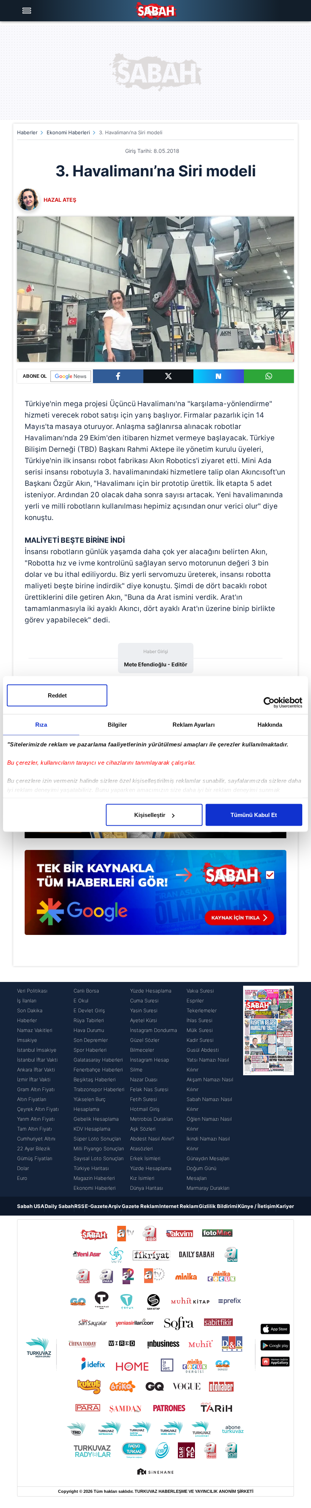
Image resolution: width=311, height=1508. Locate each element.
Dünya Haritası (146, 1188)
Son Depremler (91, 1040)
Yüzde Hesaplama (150, 991)
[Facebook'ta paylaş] (118, 376)
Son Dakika (29, 1010)
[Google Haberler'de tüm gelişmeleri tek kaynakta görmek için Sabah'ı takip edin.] (155, 896)
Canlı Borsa (86, 991)
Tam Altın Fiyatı (34, 1129)
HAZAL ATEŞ (60, 199)
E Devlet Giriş (89, 1010)
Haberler (27, 132)
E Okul (81, 1000)
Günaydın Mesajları (208, 1158)
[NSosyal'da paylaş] (218, 376)
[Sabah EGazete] (268, 1089)
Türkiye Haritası (91, 1168)
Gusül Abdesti (203, 1050)
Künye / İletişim (257, 1206)
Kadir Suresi (200, 1040)
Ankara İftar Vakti (36, 1070)
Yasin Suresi (143, 1010)
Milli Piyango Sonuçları (99, 1148)
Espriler (195, 1000)
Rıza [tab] (41, 724)
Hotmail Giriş (145, 1109)
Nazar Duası (143, 1079)
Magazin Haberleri (94, 1178)
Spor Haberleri (90, 1050)
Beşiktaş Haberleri (95, 1079)
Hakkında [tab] (270, 724)
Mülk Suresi (200, 1030)
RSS (79, 1206)
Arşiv (114, 1206)
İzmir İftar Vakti (33, 1079)
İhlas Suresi (199, 1020)
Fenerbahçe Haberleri (98, 1070)
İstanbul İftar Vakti (37, 1060)
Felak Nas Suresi (149, 1089)
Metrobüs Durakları (151, 1119)
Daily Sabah (59, 1206)
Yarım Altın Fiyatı (36, 1119)
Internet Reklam (178, 1206)
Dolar (23, 1168)
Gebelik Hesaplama (96, 1119)
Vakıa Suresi (200, 991)
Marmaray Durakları (208, 1188)
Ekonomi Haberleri (68, 132)
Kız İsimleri (142, 1178)
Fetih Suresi (143, 1099)
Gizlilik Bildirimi (218, 1206)
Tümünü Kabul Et (254, 815)
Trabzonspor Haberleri (99, 1089)
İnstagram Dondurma (153, 1030)
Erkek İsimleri (145, 1158)
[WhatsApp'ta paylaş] (269, 376)
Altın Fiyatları (31, 1099)
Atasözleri (141, 1148)
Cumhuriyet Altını (36, 1139)
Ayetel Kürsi (143, 1020)
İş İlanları (26, 1000)
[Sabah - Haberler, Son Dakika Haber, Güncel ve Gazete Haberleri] (155, 11)
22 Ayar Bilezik (33, 1148)
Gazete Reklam (140, 1206)
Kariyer (285, 1206)
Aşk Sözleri (143, 1129)
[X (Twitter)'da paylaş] (168, 376)
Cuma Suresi (144, 1000)
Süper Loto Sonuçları (97, 1139)
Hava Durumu (89, 1030)
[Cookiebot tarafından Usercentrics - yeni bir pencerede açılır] (269, 702)
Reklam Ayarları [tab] (194, 724)
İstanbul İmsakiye (37, 1050)
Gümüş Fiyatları (34, 1158)
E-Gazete (96, 1206)
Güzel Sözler (144, 1040)
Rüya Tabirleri (89, 1020)
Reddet (57, 695)
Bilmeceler (142, 1050)
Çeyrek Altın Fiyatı (38, 1109)
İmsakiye (27, 1040)
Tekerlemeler (202, 1010)
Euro (22, 1178)
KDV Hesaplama (92, 1129)
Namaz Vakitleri (34, 1030)
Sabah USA (30, 1206)
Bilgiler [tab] (117, 724)
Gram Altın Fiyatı (36, 1089)
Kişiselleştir (149, 815)
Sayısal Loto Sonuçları (99, 1158)
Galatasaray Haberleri (98, 1060)
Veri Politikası (32, 991)
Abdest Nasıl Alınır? (152, 1139)
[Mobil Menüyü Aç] (27, 10)
